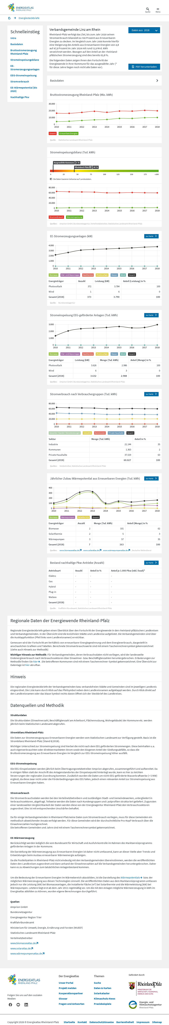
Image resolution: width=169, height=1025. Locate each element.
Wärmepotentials (130, 877)
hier (35, 661)
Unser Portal (66, 982)
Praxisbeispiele (102, 1003)
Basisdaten (16, 44)
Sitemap (157, 1022)
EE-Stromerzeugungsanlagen (24, 67)
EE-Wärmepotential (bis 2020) (23, 89)
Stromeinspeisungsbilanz (24, 59)
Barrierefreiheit (125, 1022)
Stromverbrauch (19, 81)
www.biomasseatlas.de (69, 550)
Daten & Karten (102, 988)
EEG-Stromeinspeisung (23, 75)
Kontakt (82, 1022)
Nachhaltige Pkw (19, 97)
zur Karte (149, 236)
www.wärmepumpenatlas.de (115, 550)
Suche (97, 982)
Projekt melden (67, 988)
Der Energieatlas (69, 976)
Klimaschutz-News (104, 998)
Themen (99, 976)
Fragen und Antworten (71, 1003)
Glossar (63, 998)
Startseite (69, 1022)
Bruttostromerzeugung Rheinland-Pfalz (23, 52)
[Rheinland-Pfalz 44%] (74, 171)
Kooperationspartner (71, 993)
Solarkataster (102, 993)
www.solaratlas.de (91, 550)
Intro (13, 38)
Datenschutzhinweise (101, 1022)
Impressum (143, 1022)
